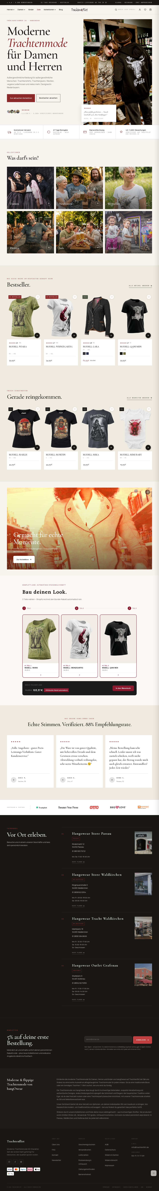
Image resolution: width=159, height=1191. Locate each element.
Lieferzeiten (83, 1155)
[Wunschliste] (145, 9)
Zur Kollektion (23, 559)
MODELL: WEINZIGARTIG (59, 346)
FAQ (53, 1150)
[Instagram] (9, 1162)
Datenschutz (110, 1150)
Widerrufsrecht (111, 1160)
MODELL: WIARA (18, 346)
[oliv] (124, 353)
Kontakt (55, 1155)
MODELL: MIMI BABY (131, 454)
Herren (10, 9)
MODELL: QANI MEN (130, 346)
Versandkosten (85, 1150)
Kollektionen (49, 9)
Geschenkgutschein (87, 1144)
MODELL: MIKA (91, 454)
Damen (21, 9)
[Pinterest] (21, 1162)
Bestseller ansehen (48, 98)
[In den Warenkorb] (37, 335)
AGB (106, 1144)
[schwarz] (121, 353)
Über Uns (56, 1144)
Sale (39, 9)
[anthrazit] (84, 353)
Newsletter (56, 1160)
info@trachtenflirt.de (140, 1147)
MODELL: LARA (91, 346)
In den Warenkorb (123, 688)
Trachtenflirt (16, 1141)
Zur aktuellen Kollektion (21, 98)
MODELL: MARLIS (18, 454)
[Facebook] (15, 1162)
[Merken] (38, 297)
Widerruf (149, 1187)
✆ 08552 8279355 (79, 983)
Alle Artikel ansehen (139, 286)
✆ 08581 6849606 (79, 936)
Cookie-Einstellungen (130, 1187)
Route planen (77, 862)
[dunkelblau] (87, 353)
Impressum (109, 1165)
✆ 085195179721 (79, 851)
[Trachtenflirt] (79, 9)
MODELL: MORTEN (55, 454)
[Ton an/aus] (147, 492)
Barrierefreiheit (85, 1174)
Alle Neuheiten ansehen (138, 398)
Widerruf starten (112, 1155)
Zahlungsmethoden (87, 1169)
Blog (61, 9)
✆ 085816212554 (79, 892)
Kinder (31, 9)
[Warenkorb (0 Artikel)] (150, 9)
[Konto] (139, 9)
